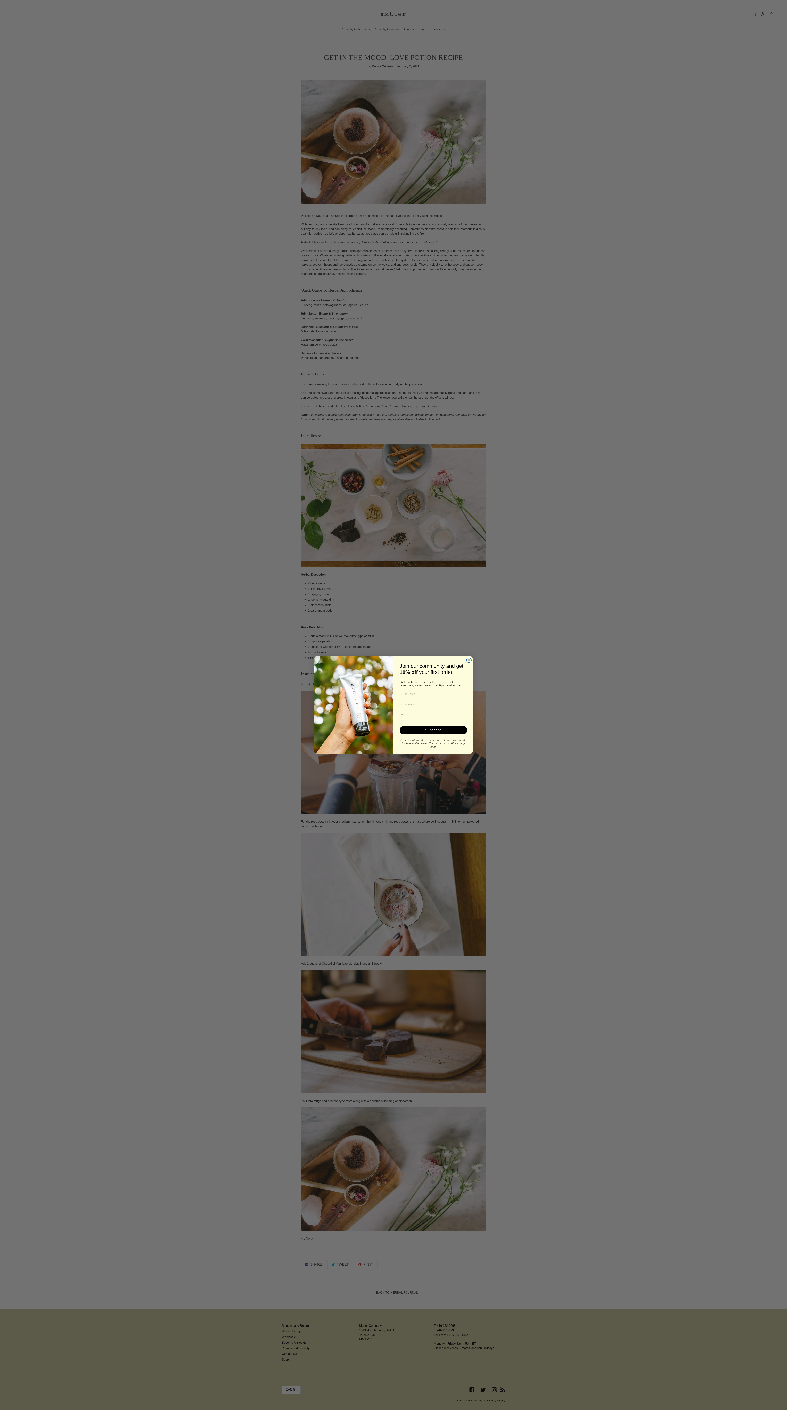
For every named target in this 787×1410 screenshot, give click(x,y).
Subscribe (433, 730)
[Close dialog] (468, 660)
